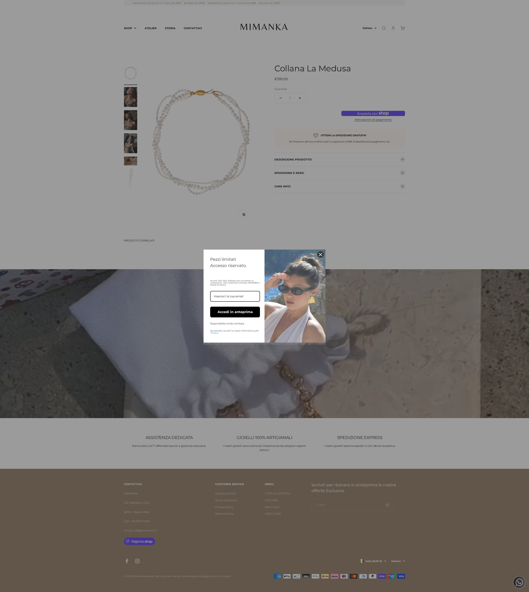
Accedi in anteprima (235, 312)
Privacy (214, 332)
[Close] (320, 255)
